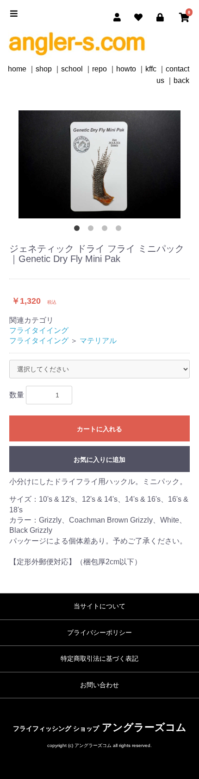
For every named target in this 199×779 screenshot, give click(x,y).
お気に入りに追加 (99, 459)
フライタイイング (38, 330)
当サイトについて (99, 606)
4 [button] (120, 230)
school (72, 69)
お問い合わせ (99, 685)
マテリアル (98, 341)
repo (99, 69)
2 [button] (92, 230)
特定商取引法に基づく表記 (99, 658)
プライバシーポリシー (99, 632)
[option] (99, 164)
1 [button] (78, 230)
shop (44, 69)
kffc (150, 69)
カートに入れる (99, 429)
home (17, 69)
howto (126, 69)
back (181, 80)
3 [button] (106, 230)
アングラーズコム (100, 727)
